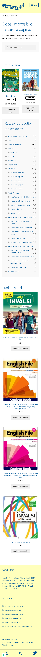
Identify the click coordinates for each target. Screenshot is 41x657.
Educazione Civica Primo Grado (22, 228)
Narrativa (11, 169)
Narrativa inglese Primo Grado (21, 242)
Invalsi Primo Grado (18, 238)
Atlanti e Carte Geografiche (18, 136)
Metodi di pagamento (13, 618)
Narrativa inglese (17, 177)
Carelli (10, 140)
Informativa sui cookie (13, 610)
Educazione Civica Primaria (20, 201)
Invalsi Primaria (16, 209)
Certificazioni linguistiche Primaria (23, 197)
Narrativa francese (17, 173)
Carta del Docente (14, 144)
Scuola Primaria (13, 193)
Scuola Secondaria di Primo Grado (20, 217)
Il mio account (7, 653)
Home (7, 16)
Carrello (31, 651)
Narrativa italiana (17, 181)
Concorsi (14, 152)
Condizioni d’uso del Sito (14, 606)
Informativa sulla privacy (14, 614)
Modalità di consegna (12, 622)
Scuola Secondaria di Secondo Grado (20, 246)
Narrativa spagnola (17, 185)
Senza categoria (13, 271)
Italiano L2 (12, 160)
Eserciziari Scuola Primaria (20, 205)
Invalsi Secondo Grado (18, 267)
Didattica (11, 148)
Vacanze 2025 (15, 213)
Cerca (20, 653)
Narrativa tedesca (17, 189)
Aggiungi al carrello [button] (11, 110)
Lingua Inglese (13, 164)
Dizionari (11, 156)
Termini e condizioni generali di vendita (19, 626)
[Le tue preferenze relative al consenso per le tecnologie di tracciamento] (4, 655)
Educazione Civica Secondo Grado (22, 257)
